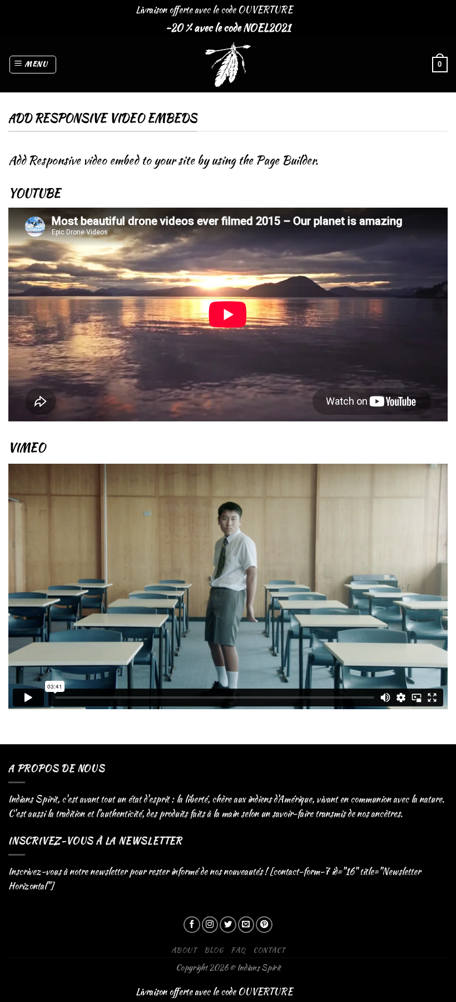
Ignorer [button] (307, 9)
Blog (213, 950)
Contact (269, 950)
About (184, 950)
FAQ (238, 950)
